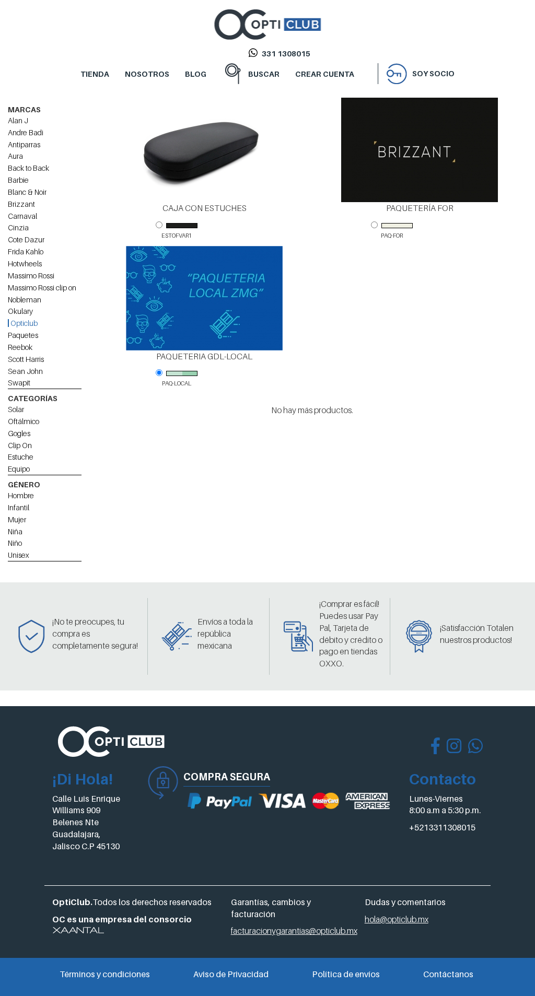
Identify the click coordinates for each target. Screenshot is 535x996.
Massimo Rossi (31, 275)
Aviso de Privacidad (231, 974)
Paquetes (23, 335)
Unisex (18, 554)
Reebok (20, 347)
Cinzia (18, 227)
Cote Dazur (26, 239)
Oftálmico (23, 421)
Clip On (20, 445)
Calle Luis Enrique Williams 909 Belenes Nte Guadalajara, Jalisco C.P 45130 (86, 822)
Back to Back (28, 167)
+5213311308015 (442, 827)
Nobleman (24, 299)
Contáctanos (448, 974)
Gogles (19, 433)
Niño (15, 542)
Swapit (19, 382)
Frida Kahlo (25, 251)
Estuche (20, 456)
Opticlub (23, 323)
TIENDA (94, 73)
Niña (15, 531)
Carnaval (22, 216)
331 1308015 (286, 53)
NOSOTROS (147, 73)
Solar (16, 409)
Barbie (18, 179)
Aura (15, 155)
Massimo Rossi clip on (42, 287)
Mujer (17, 519)
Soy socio (433, 73)
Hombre (21, 495)
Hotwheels (25, 263)
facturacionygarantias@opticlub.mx (294, 930)
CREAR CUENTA (324, 73)
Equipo (19, 468)
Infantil (18, 507)
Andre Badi (25, 132)
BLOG (195, 73)
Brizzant (21, 204)
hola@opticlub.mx (396, 919)
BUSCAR (264, 73)
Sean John (25, 371)
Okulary (20, 311)
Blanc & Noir (27, 192)
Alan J (18, 120)
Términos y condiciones (105, 974)
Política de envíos (346, 974)
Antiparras (24, 144)
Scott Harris (26, 359)
